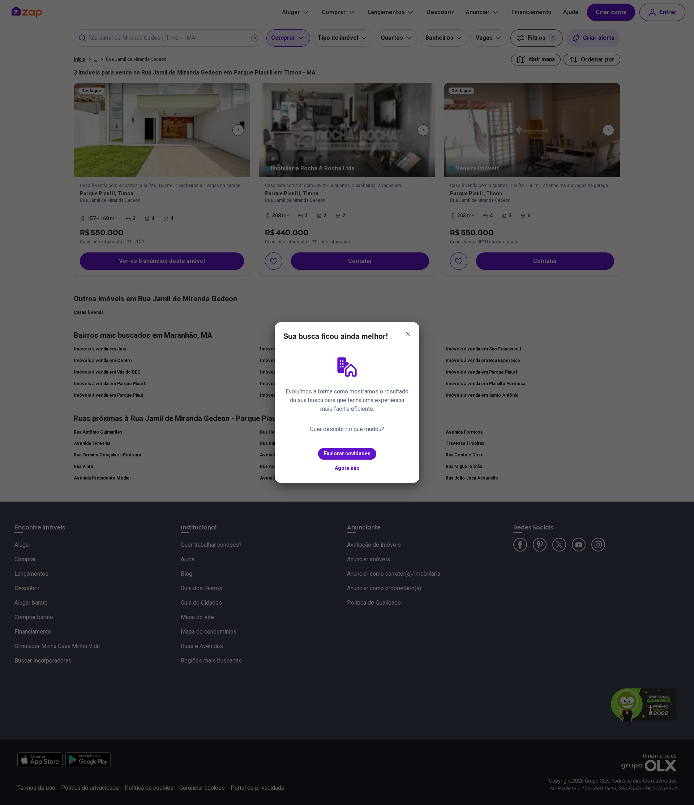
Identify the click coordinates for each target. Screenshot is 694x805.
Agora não (347, 468)
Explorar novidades (347, 453)
